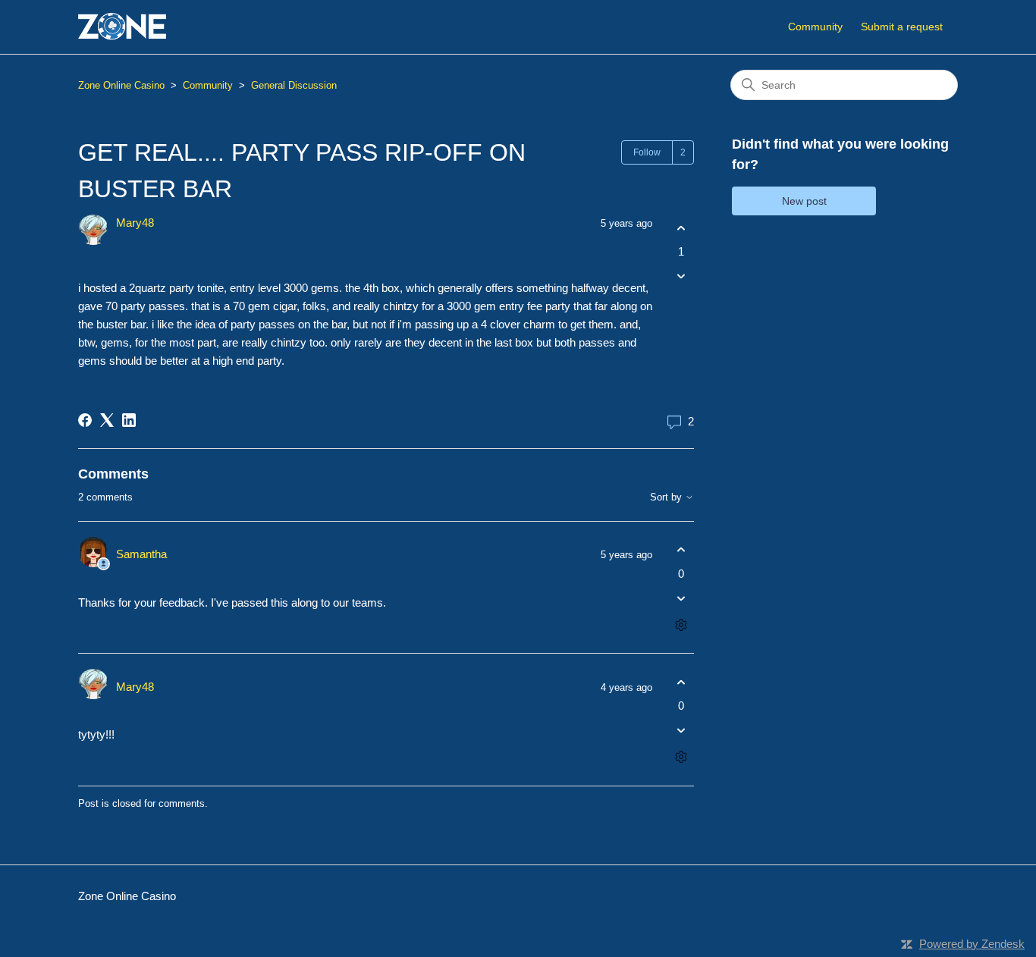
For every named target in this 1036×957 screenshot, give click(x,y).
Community (815, 26)
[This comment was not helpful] (680, 598)
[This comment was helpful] (680, 550)
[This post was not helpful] (680, 276)
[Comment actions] (680, 624)
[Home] (122, 27)
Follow (647, 152)
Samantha (141, 554)
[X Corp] (107, 420)
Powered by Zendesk (972, 943)
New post (804, 201)
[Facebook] (85, 420)
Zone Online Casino (121, 85)
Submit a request (902, 26)
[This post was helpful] (680, 228)
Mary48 (135, 222)
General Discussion (294, 85)
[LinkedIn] (129, 420)
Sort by (667, 497)
